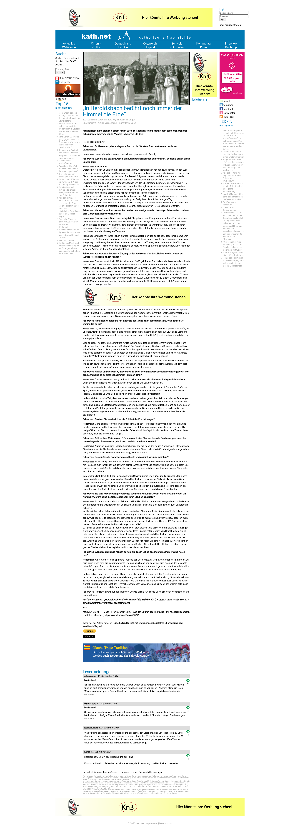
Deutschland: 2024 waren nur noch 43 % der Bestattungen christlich (69, 182)
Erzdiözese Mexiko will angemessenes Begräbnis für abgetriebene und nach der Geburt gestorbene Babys (69, 248)
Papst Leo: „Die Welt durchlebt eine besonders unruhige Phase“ (68, 168)
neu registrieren (233, 25)
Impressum (152, 823)
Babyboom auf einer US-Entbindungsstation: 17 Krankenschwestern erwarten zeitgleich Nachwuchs (233, 164)
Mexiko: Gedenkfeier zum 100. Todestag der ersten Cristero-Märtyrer (233, 154)
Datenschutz (165, 823)
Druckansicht (89, 123)
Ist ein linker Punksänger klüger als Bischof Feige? (69, 214)
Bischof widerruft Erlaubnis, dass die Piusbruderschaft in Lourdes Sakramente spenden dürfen (69, 128)
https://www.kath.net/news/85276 (122, 615)
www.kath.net (104, 788)
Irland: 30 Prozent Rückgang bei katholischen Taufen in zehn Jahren (233, 197)
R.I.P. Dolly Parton (66, 240)
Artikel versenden (107, 123)
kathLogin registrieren (143, 776)
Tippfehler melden (127, 123)
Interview (110, 119)
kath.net (140, 823)
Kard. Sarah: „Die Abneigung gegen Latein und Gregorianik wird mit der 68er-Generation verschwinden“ (69, 142)
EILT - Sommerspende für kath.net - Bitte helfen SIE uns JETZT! (234, 133)
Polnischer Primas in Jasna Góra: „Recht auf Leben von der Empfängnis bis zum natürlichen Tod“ (69, 203)
